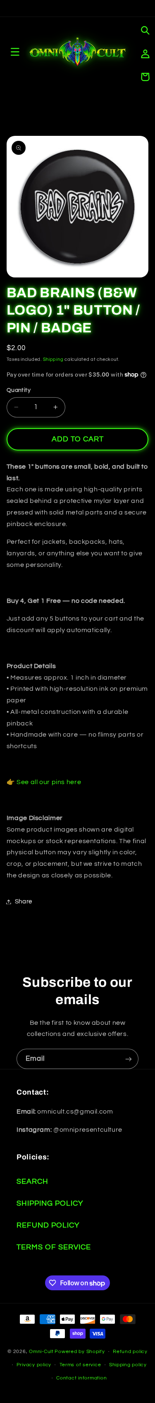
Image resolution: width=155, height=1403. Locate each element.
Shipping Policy (50, 1203)
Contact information (81, 1378)
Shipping (53, 359)
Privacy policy (34, 1365)
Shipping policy (128, 1365)
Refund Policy (48, 1225)
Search (32, 1181)
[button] (145, 30)
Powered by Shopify (80, 1351)
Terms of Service (54, 1247)
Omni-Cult (41, 1351)
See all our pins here (49, 782)
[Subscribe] (128, 1059)
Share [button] (23, 901)
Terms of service (80, 1365)
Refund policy (130, 1351)
